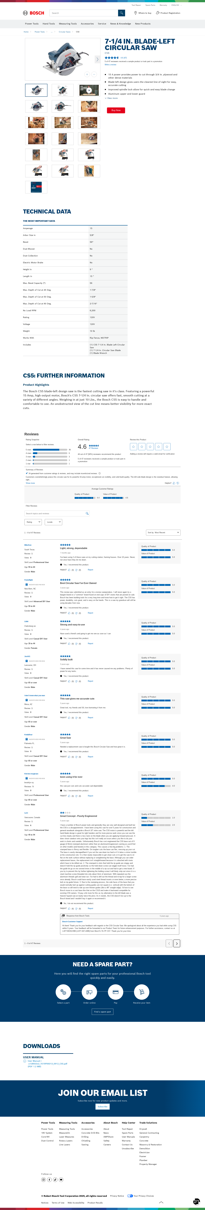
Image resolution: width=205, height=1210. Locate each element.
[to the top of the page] (201, 1193)
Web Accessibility (76, 1202)
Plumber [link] (143, 1160)
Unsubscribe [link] (128, 1148)
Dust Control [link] (47, 1140)
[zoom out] (94, 74)
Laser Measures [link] (66, 1137)
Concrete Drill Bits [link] (90, 1133)
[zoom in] (87, 74)
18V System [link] (46, 1133)
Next (97, 59)
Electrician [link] (144, 1152)
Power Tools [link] (48, 1122)
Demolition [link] (144, 1148)
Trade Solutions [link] (148, 1122)
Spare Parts (150, 5)
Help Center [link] (128, 1122)
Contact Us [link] (127, 1144)
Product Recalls (95, 1202)
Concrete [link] (143, 1140)
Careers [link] (107, 1144)
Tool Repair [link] (127, 1129)
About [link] (106, 1129)
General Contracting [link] (149, 1133)
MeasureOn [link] (64, 1133)
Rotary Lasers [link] (65, 1140)
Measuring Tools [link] (68, 1122)
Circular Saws (64, 32)
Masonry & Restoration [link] (150, 1144)
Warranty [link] (126, 1140)
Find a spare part (102, 1011)
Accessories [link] (88, 1122)
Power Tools (40, 32)
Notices (44, 1202)
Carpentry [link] (144, 1137)
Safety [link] (106, 1140)
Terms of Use (58, 1202)
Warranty (163, 5)
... (52, 32)
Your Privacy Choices (144, 1196)
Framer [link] (142, 1156)
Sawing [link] (84, 1144)
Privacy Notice (117, 1196)
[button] (116, 110)
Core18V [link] (45, 1137)
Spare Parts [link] (127, 1133)
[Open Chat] (196, 1201)
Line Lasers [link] (64, 1144)
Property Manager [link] (148, 1164)
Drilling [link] (84, 1137)
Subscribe (102, 1106)
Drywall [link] (143, 1129)
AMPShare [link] (108, 1137)
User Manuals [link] (128, 1137)
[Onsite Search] (121, 13)
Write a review (110, 65)
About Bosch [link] (110, 1122)
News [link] (106, 1133)
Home (26, 32)
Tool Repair (136, 5)
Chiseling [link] (85, 1140)
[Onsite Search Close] (115, 13)
